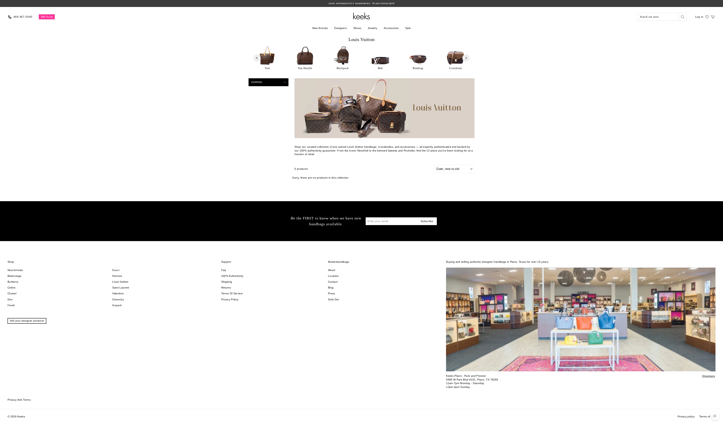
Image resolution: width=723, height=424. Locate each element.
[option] (364, 3)
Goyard (116, 305)
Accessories (391, 28)
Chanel (12, 293)
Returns (226, 287)
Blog (330, 287)
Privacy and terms (19, 399)
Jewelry (372, 28)
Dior (10, 299)
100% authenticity (232, 275)
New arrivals (15, 270)
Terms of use (707, 416)
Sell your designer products (27, 320)
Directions (708, 376)
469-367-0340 (22, 16)
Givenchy (118, 299)
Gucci (115, 270)
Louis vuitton (120, 281)
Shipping (226, 281)
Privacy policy (230, 299)
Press (331, 293)
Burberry (13, 281)
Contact (333, 281)
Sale (408, 28)
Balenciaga (14, 275)
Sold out (333, 299)
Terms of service (232, 293)
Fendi (11, 305)
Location (333, 275)
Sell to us (47, 16)
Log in (699, 16)
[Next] (466, 58)
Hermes (117, 275)
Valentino (118, 293)
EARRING (256, 82)
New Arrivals (320, 28)
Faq (223, 270)
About (331, 270)
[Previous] (257, 58)
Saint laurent (120, 287)
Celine (11, 287)
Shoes (357, 28)
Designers (340, 28)
